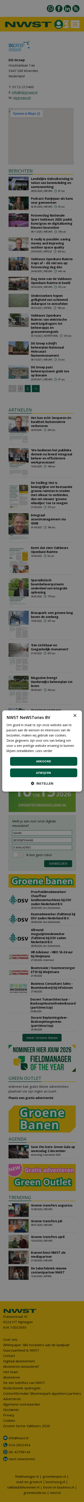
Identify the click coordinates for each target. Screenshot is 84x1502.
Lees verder (43, 751)
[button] (42, 783)
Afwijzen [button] (43, 773)
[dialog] (42, 751)
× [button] (74, 715)
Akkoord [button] (43, 761)
